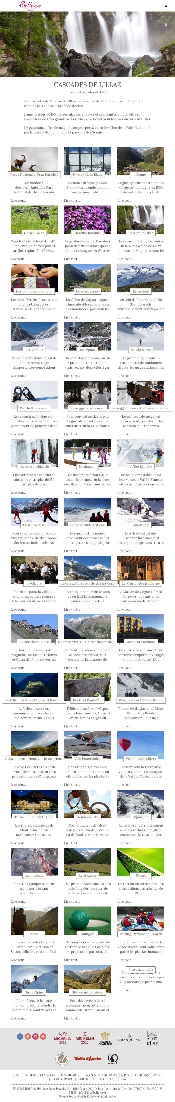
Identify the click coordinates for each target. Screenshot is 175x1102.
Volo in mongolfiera (141, 758)
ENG (112, 1079)
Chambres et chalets (40, 1075)
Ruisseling (141, 525)
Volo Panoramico (87, 758)
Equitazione (88, 875)
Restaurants (70, 1075)
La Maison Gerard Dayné (141, 583)
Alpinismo (140, 817)
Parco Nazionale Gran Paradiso (34, 174)
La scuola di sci (34, 525)
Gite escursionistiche (87, 992)
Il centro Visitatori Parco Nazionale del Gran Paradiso (87, 642)
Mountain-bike (87, 817)
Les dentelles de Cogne (34, 291)
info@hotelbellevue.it (92, 1092)
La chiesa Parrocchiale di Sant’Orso (87, 583)
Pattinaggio (87, 466)
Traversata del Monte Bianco (141, 700)
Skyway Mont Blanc (87, 174)
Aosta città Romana (141, 642)
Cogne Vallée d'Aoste (149, 1075)
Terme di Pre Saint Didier (34, 817)
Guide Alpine (34, 992)
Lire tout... (19, 200)
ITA (102, 1079)
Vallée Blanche (141, 466)
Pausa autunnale (140, 969)
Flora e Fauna (34, 233)
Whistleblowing (106, 1096)
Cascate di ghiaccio (34, 466)
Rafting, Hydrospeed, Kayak (141, 934)
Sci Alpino (87, 350)
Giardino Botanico (88, 233)
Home (72, 92)
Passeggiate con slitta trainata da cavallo (141, 408)
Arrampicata (34, 875)
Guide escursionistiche (87, 525)
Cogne (141, 174)
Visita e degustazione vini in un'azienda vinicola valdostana (34, 758)
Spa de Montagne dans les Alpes (107, 1075)
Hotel (16, 1075)
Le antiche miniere (34, 642)
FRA (123, 1079)
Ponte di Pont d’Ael (87, 700)
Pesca (34, 934)
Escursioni (141, 291)
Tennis (141, 875)
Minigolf (87, 934)
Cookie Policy (86, 1096)
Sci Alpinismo (141, 350)
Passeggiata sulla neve (87, 408)
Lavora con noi (63, 1079)
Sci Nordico (34, 350)
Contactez (86, 1079)
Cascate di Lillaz (140, 233)
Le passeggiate (87, 291)
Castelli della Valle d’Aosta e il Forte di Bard (34, 700)
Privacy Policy (67, 1096)
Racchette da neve (34, 408)
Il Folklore (34, 583)
